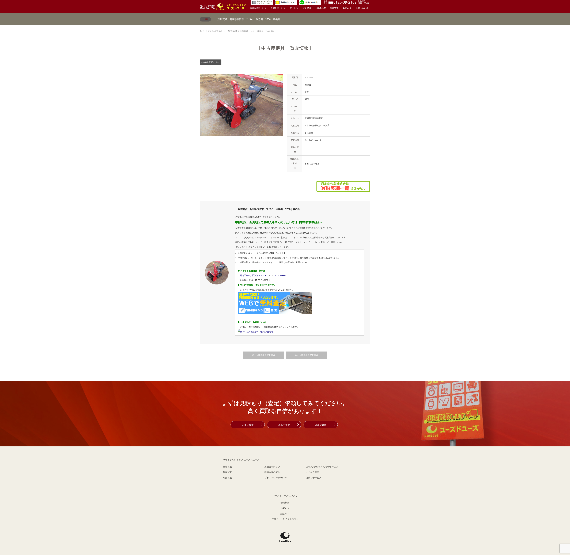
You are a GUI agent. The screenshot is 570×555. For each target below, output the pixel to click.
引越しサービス (278, 8)
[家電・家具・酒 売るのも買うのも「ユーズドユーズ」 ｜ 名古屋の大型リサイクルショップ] (285, 537)
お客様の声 (320, 8)
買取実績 (307, 8)
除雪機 (205, 19)
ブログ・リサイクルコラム (285, 518)
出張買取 (227, 466)
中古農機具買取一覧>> (210, 62)
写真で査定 (284, 424)
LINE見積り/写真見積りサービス (322, 466)
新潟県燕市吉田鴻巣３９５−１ (254, 275)
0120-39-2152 (282, 275)
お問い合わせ (362, 8)
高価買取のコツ (272, 466)
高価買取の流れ (272, 472)
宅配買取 (227, 477)
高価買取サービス (258, 8)
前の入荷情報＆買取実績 (263, 355)
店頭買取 (227, 472)
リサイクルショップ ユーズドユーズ (241, 459)
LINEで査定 (248, 424)
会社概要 (285, 502)
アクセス (294, 8)
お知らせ (347, 8)
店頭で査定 (321, 424)
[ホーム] (201, 26)
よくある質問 (312, 472)
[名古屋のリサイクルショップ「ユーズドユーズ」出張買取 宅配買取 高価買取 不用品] (223, 6)
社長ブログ (285, 513)
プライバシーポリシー (275, 477)
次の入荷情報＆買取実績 (306, 355)
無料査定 (334, 8)
